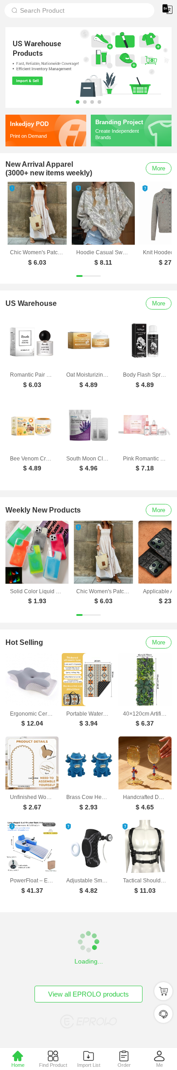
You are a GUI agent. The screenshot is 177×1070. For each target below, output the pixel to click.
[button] (77, 102)
